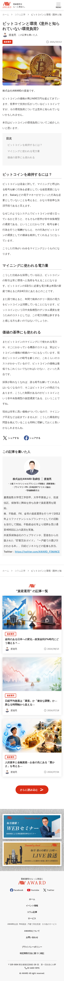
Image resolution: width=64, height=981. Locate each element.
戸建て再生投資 (34, 924)
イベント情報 (32, 905)
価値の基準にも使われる (21, 157)
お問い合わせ (32, 937)
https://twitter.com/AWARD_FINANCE (37, 551)
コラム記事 (20, 14)
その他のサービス (49, 924)
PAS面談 (22, 924)
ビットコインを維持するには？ (24, 144)
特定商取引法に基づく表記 (32, 953)
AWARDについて (32, 931)
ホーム (5, 14)
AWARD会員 (12, 924)
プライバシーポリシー (32, 947)
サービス (32, 918)
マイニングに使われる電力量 (23, 151)
